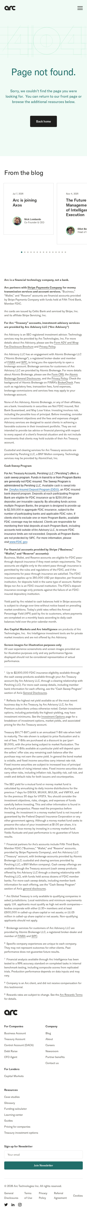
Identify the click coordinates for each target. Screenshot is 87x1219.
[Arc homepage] (10, 8)
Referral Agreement (60, 1195)
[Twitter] (6, 1204)
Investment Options (53, 716)
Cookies (78, 1195)
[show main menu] (80, 8)
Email (78, 1154)
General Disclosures (11, 1195)
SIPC (34, 936)
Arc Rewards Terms (71, 994)
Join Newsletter (43, 1165)
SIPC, (24, 362)
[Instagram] (19, 1204)
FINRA (11, 362)
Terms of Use (28, 1195)
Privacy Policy (43, 1195)
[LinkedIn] (13, 1204)
